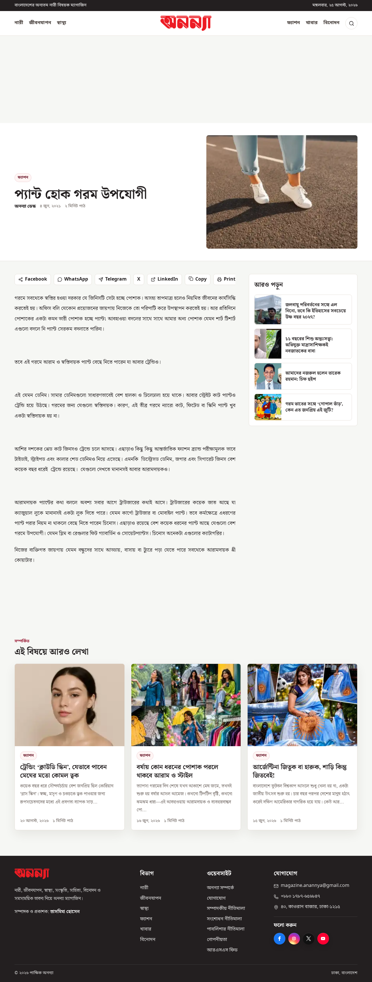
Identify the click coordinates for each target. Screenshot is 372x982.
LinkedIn (168, 279)
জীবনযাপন (40, 23)
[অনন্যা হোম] (186, 23)
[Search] (351, 23)
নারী (19, 23)
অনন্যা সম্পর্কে (220, 888)
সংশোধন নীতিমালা (224, 919)
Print (229, 279)
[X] (308, 938)
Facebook (36, 279)
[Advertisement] (186, 79)
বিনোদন (331, 23)
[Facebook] (279, 938)
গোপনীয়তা (217, 940)
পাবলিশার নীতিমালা (225, 929)
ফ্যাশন (293, 23)
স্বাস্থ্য (61, 23)
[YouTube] (323, 938)
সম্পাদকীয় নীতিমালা (226, 909)
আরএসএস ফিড (222, 950)
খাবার (312, 23)
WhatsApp (76, 279)
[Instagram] (294, 938)
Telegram (116, 279)
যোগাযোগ (216, 898)
